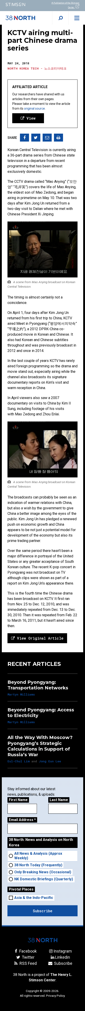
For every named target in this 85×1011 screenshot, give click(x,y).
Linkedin (62, 957)
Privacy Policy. (55, 995)
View (30, 118)
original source (34, 108)
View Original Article (39, 638)
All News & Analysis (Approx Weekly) (38, 855)
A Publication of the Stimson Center (65, 5)
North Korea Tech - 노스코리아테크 (36, 68)
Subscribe (62, 963)
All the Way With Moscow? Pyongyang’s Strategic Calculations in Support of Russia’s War (40, 746)
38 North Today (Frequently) (38, 865)
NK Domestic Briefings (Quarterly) (43, 879)
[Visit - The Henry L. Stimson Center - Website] (21, 4)
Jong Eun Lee (50, 761)
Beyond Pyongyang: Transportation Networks (37, 685)
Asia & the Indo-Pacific (33, 897)
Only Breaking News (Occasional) (42, 872)
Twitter (27, 957)
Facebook (27, 951)
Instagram (62, 951)
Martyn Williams (21, 694)
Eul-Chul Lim (18, 761)
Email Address (22, 820)
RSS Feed (28, 963)
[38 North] (42, 940)
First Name (18, 800)
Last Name (59, 800)
